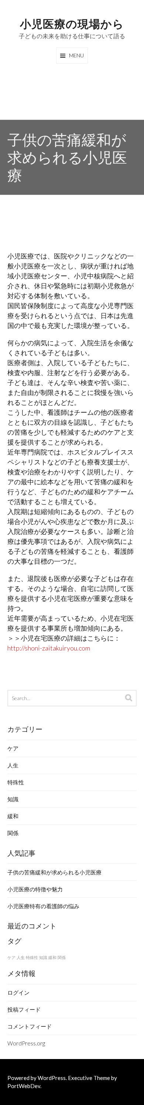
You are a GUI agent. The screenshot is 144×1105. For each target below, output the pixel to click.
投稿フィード (24, 1009)
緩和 (12, 816)
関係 (12, 833)
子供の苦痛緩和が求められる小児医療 (54, 872)
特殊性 (15, 782)
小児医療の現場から (72, 23)
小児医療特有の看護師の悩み (43, 906)
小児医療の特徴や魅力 (35, 889)
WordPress (52, 1077)
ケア (12, 748)
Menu (76, 55)
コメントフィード (29, 1026)
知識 (12, 799)
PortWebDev (23, 1086)
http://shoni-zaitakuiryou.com (48, 648)
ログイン (18, 992)
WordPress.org (26, 1043)
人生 (12, 765)
